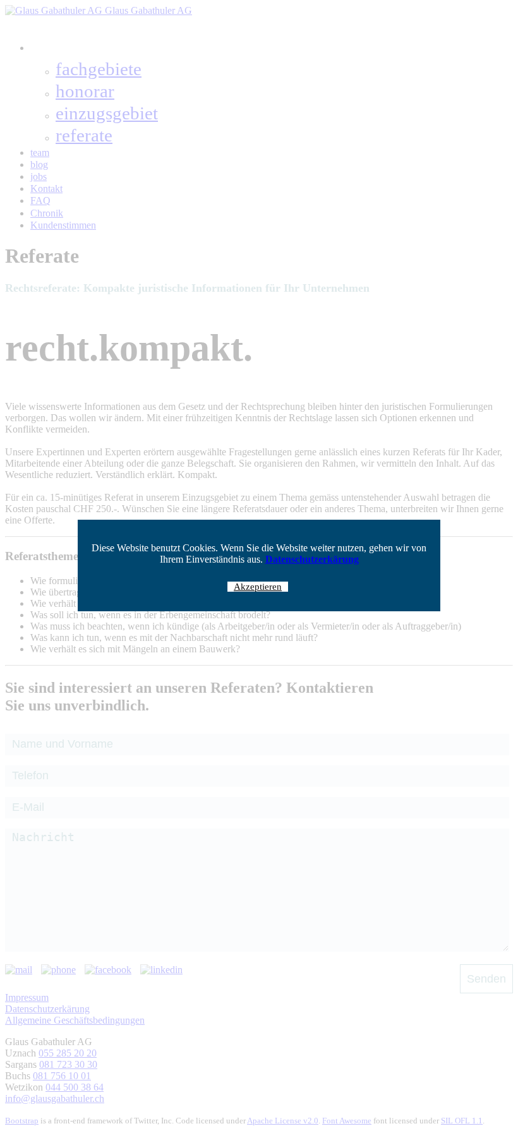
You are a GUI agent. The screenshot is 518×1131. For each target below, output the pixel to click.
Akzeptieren (258, 587)
